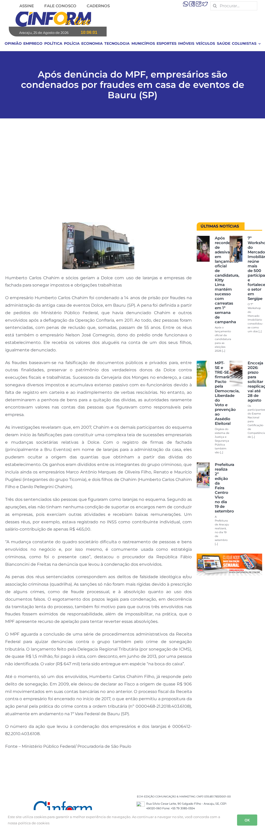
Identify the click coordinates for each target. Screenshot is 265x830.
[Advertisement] (132, 173)
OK (247, 820)
